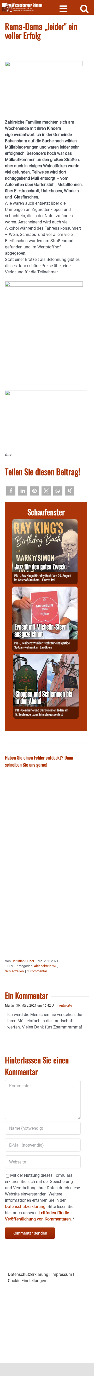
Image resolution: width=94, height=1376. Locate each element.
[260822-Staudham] (45, 522)
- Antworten (65, 1005)
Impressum (61, 1274)
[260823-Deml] (46, 656)
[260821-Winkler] (45, 589)
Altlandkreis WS (45, 966)
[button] (10, 491)
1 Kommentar (37, 971)
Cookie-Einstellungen (27, 1280)
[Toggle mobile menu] (64, 8)
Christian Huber (22, 961)
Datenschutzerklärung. (25, 1206)
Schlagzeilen (14, 971)
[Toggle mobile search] (84, 8)
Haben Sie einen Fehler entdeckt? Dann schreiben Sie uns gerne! (39, 761)
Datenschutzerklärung (28, 1274)
